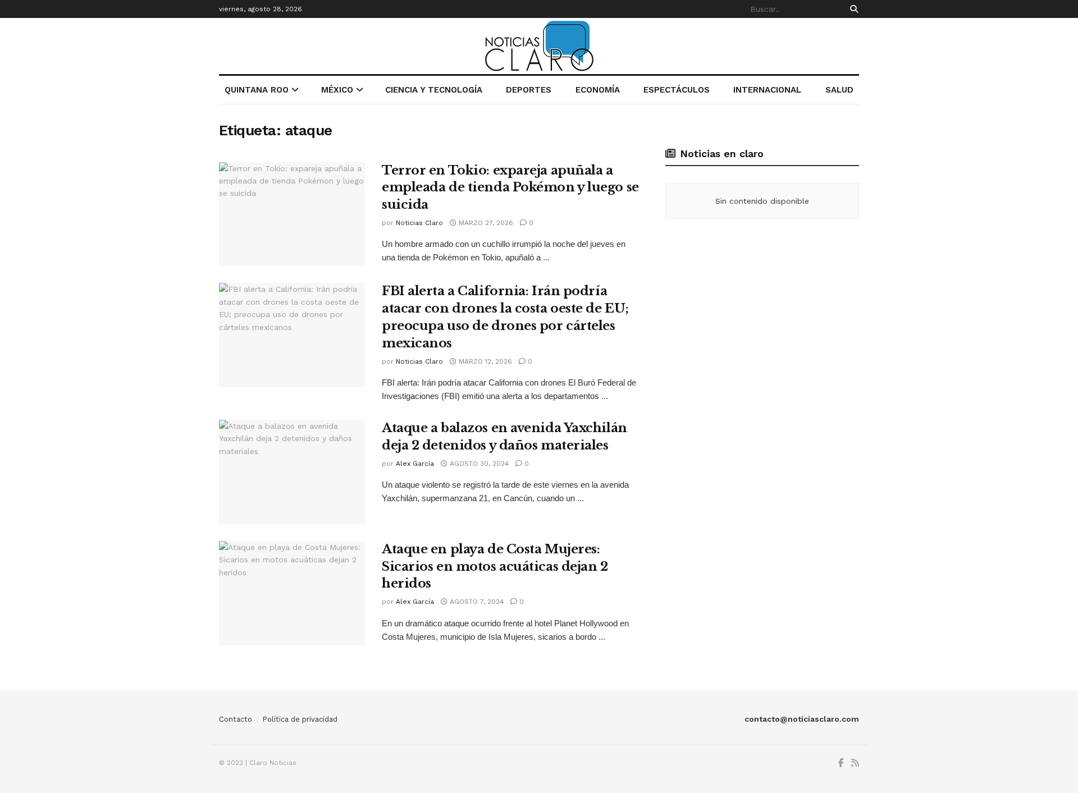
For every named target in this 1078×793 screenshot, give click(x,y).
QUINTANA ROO (257, 90)
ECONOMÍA (597, 90)
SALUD (839, 90)
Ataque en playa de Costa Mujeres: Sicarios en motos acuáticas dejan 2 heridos (495, 567)
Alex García (415, 463)
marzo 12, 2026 (484, 361)
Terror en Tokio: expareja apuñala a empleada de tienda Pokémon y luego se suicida (510, 188)
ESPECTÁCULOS (676, 90)
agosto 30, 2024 (478, 463)
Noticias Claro (419, 223)
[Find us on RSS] (855, 763)
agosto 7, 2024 (475, 602)
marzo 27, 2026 (484, 223)
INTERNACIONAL (767, 90)
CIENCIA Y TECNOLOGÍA (433, 90)
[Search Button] (852, 9)
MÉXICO (337, 90)
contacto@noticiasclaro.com (801, 718)
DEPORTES (528, 90)
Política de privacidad (299, 719)
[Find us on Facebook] (841, 763)
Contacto (235, 719)
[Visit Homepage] (539, 46)
